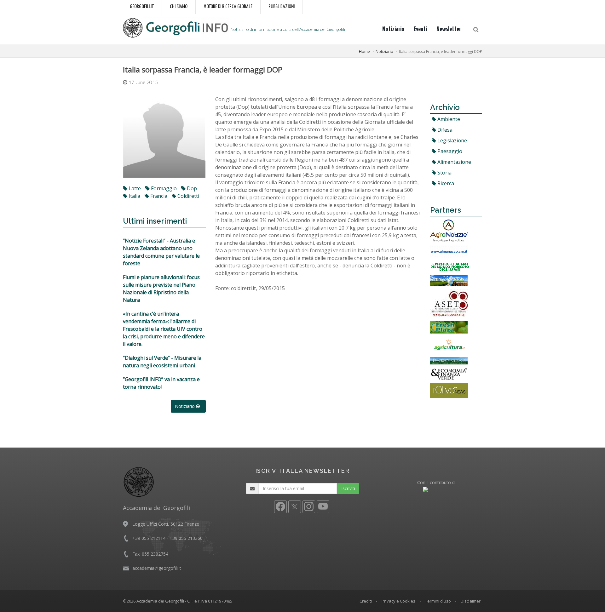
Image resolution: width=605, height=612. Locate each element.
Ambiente (448, 119)
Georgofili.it (142, 6)
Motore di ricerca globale (228, 6)
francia (158, 195)
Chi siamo (178, 6)
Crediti (366, 601)
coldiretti (187, 195)
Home (364, 51)
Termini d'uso (438, 601)
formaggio (163, 188)
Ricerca (445, 183)
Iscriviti (348, 488)
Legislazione (451, 140)
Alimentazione (453, 161)
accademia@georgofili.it (156, 568)
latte (134, 188)
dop (191, 188)
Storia (444, 172)
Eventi (420, 29)
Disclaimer (471, 601)
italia (133, 195)
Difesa (444, 129)
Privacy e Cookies (398, 601)
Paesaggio (449, 151)
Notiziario (393, 29)
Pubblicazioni (281, 6)
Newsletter (448, 29)
